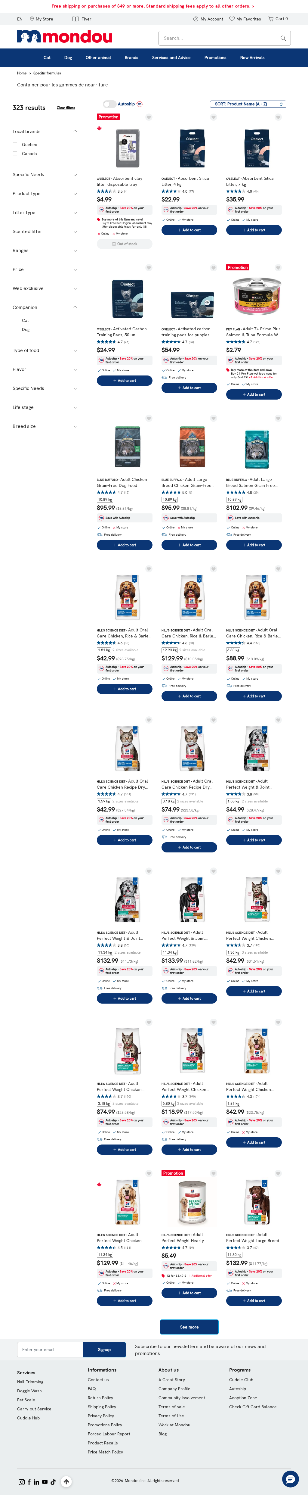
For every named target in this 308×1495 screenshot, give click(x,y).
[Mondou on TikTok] (53, 1481)
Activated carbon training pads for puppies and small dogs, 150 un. (186, 332)
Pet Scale (26, 1400)
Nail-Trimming (30, 1381)
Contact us (98, 1379)
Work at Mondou (174, 1425)
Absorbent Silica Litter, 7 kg (250, 181)
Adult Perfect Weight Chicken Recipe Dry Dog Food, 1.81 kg (251, 1086)
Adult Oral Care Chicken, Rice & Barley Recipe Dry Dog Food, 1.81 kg (124, 633)
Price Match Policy (105, 1452)
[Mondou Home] (64, 36)
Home (21, 73)
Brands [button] (131, 57)
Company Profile (174, 1388)
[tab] (48, 131)
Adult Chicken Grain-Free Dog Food (122, 482)
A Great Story (172, 1379)
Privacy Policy (101, 1416)
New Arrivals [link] (252, 57)
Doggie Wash (29, 1391)
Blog (163, 1434)
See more (189, 1327)
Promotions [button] (215, 57)
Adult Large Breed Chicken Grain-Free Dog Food (186, 482)
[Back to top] (66, 1481)
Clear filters (66, 107)
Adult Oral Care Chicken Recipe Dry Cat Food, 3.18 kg (187, 784)
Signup (104, 1349)
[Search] (283, 37)
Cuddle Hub (28, 1418)
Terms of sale (172, 1406)
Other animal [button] (98, 57)
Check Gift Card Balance (253, 1406)
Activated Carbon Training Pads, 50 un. (122, 332)
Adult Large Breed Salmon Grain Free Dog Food (250, 482)
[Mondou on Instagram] (22, 1481)
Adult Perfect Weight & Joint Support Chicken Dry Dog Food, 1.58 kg (250, 784)
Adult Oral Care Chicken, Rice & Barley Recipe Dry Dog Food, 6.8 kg (253, 633)
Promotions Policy (105, 1425)
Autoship (237, 1388)
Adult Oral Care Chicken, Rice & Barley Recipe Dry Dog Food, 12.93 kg (188, 633)
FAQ (92, 1388)
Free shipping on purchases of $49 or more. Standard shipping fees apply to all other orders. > (153, 6)
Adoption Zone (243, 1397)
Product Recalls (103, 1443)
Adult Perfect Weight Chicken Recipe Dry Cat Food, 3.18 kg (124, 1086)
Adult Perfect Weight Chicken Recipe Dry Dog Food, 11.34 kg (123, 1238)
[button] (41, 19)
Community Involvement (182, 1397)
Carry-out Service (34, 1409)
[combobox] (225, 38)
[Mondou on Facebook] (29, 1481)
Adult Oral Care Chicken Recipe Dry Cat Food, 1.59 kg (122, 784)
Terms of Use (171, 1416)
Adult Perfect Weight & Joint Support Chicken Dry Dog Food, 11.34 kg (121, 935)
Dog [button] (68, 57)
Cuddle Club (241, 1379)
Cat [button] (47, 57)
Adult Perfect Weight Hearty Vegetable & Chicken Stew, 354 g (187, 1238)
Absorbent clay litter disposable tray (119, 181)
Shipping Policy (102, 1406)
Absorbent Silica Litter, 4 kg (185, 181)
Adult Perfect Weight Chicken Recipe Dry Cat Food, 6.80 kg (189, 1086)
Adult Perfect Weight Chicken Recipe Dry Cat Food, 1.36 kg (254, 935)
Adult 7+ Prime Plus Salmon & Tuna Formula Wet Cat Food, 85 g (254, 332)
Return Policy (100, 1397)
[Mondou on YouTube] (45, 1481)
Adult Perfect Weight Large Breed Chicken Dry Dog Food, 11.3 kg (252, 1238)
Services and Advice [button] (171, 57)
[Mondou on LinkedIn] (36, 1481)
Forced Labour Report (109, 1434)
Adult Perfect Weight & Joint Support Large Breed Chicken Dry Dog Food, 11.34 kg (189, 935)
